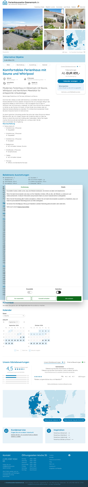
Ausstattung (32, 65)
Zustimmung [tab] (24, 187)
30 (12, 343)
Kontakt (51, 457)
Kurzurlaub (59, 7)
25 (17, 340)
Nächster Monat (24, 322)
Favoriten (78, 6)
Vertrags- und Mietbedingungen (70, 92)
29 (9, 343)
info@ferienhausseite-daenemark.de (9, 467)
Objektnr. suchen (50, 7)
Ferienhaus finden (39, 7)
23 (12, 340)
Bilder (8, 65)
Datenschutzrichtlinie (54, 459)
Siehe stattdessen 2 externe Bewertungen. (59, 384)
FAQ (50, 462)
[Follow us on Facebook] (69, 455)
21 (6, 340)
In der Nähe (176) (9, 60)
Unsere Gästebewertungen (68, 66)
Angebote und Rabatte (55, 468)
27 (23, 340)
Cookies (51, 455)
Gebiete (74, 7)
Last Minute (67, 7)
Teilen (65, 52)
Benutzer (82, 7)
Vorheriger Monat (4, 322)
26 (20, 340)
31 (45, 343)
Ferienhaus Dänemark (60, 433)
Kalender (44, 65)
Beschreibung (20, 65)
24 (15, 340)
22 (9, 340)
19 (20, 337)
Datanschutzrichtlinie (23, 207)
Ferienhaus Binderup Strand (62, 439)
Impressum (52, 466)
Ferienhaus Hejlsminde (60, 437)
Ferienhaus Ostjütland (60, 435)
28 (6, 343)
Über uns (51, 464)
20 (23, 337)
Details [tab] (63, 187)
